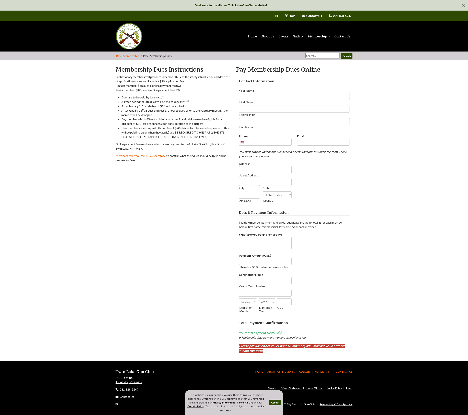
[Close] (463, 5)
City (242, 188)
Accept (275, 402)
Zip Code (245, 200)
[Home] (117, 56)
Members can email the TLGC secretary (141, 155)
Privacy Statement (291, 388)
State (266, 188)
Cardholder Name (251, 274)
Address (244, 163)
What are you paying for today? (260, 234)
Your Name (246, 90)
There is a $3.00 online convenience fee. (263, 267)
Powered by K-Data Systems (336, 404)
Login (349, 388)
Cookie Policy (334, 388)
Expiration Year (265, 309)
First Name (246, 102)
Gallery (298, 36)
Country (268, 200)
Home (252, 36)
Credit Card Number (252, 286)
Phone (243, 136)
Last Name (246, 127)
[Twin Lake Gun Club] (129, 36)
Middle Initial (247, 114)
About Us (267, 36)
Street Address (248, 175)
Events (283, 36)
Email (300, 136)
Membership (318, 36)
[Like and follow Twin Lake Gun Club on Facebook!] (276, 16)
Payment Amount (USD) (255, 255)
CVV (280, 307)
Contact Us (342, 36)
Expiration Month (245, 309)
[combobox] (243, 142)
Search (347, 56)
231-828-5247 (128, 389)
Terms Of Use (314, 388)
